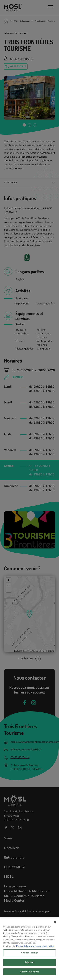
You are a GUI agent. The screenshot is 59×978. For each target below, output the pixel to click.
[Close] (55, 922)
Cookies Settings (29, 952)
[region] (29, 947)
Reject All (29, 962)
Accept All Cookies (29, 971)
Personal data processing (28, 946)
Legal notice (48, 946)
